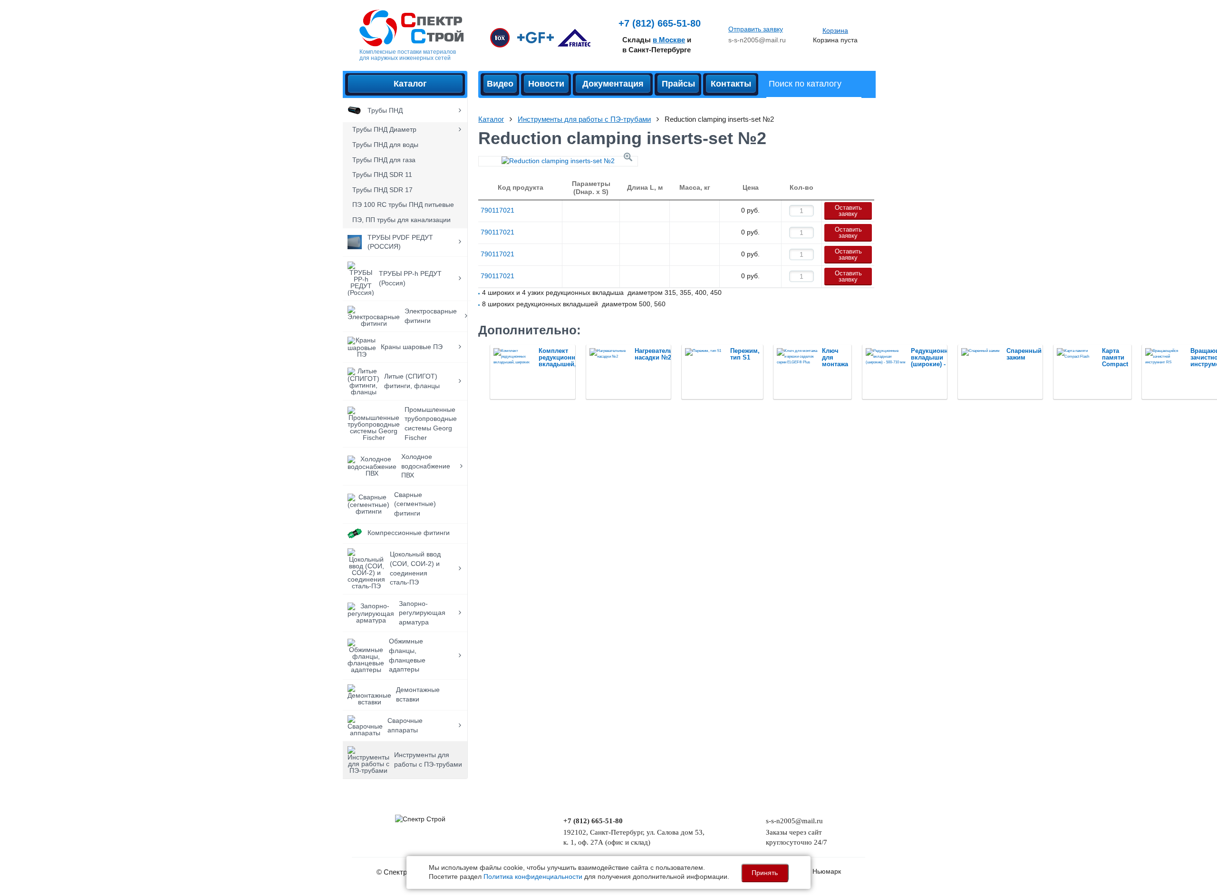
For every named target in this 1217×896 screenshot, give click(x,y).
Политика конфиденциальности (532, 876)
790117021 (497, 210)
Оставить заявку (848, 210)
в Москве (669, 40)
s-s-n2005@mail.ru (757, 40)
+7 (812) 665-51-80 (659, 23)
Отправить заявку (755, 29)
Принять (765, 873)
